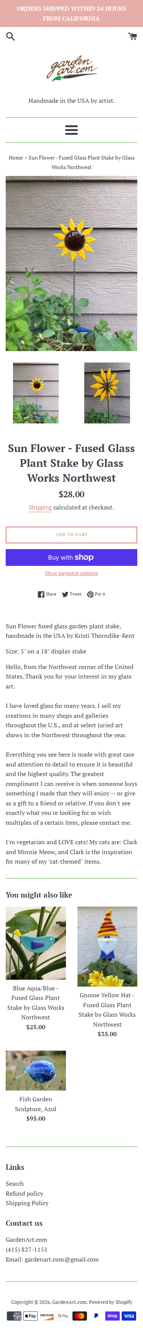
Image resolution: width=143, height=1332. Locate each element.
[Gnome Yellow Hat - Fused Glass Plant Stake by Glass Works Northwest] (107, 947)
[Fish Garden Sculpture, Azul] (36, 1071)
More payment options (71, 573)
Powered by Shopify (110, 1302)
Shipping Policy (27, 1203)
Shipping (40, 507)
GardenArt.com (69, 1302)
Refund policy (24, 1193)
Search (15, 1183)
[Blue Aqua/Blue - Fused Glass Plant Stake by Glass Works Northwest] (36, 943)
